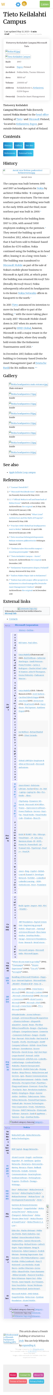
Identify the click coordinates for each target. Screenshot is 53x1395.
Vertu (39, 1200)
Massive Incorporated (30, 1066)
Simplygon (23, 1093)
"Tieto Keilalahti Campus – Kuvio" (25, 556)
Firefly (23, 1042)
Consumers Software (22, 1035)
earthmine (37, 1157)
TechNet (31, 878)
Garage (22, 939)
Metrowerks (37, 1164)
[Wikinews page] (21, 1316)
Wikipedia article (38, 1349)
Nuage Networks (30, 1149)
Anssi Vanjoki (25, 1282)
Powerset (33, 1086)
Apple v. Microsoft (19, 989)
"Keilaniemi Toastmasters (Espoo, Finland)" (29, 568)
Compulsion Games (29, 1031)
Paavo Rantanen (37, 1271)
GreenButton (26, 1049)
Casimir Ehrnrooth (32, 1241)
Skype (32, 1093)
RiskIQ (15, 1093)
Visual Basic (24, 838)
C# (32, 838)
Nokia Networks (27, 293)
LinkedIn (40, 878)
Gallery (18, 145)
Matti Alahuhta (28, 1234)
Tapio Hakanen (24, 1248)
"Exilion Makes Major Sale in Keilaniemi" (28, 576)
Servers (37, 811)
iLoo (14, 980)
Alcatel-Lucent (18, 1157)
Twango (33, 1181)
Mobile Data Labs (30, 1069)
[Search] (24, 3)
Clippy (43, 977)
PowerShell (33, 845)
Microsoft (34, 119)
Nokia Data (22, 1190)
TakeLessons (33, 1096)
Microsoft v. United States (21, 1006)
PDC (45, 906)
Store (33, 885)
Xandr (32, 1114)
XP (31, 984)
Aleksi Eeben (17, 1241)
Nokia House (27, 1215)
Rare (25, 1090)
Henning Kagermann (29, 1254)
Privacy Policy (36, 1381)
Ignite (27, 906)
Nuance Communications (36, 1076)
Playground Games (20, 1086)
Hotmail (29, 1056)
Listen (45, 4)
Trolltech (24, 1181)
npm (22, 1076)
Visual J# (25, 851)
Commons (35, 1313)
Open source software (35, 808)
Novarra (22, 1167)
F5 (22, 1161)
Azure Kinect (24, 785)
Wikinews (35, 1316)
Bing (27, 871)
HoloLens (35, 785)
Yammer (15, 1117)
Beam (31, 1025)
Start (43, 811)
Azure (21, 871)
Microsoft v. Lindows (34, 992)
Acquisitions (7, 1171)
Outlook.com (24, 885)
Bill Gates (23, 643)
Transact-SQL (24, 848)
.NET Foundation (26, 922)
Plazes (30, 1167)
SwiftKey (23, 1096)
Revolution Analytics (37, 1090)
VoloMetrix (40, 1107)
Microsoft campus (26, 950)
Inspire (34, 906)
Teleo (42, 1096)
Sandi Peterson (36, 661)
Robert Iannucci (30, 1251)
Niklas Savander (19, 1275)
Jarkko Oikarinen (26, 1268)
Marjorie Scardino (35, 1275)
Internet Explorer (24, 980)
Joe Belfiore (24, 732)
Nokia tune (30, 1297)
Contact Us (25, 1375)
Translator (41, 885)
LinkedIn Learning (27, 881)
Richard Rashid (36, 732)
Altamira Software (21, 1021)
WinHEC (22, 909)
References (9, 153)
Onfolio (38, 1079)
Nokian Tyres (34, 1196)
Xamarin (24, 1114)
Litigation (7, 999)
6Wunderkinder (18, 1014)
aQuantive (16, 1025)
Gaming (40, 929)
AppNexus (40, 1114)
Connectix (43, 1031)
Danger (35, 1035)
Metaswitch (17, 1069)
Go (41, 789)
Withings (16, 1185)
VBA (34, 834)
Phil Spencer (30, 707)
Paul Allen (32, 643)
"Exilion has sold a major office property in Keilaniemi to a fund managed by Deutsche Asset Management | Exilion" (28, 583)
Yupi (22, 1117)
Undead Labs (17, 1103)
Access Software (33, 1014)
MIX (40, 906)
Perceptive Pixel (28, 1083)
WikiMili (8, 4)
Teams (21, 808)
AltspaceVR (35, 1021)
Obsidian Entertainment (23, 1079)
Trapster (15, 1181)
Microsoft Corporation (26, 625)
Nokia (40, 188)
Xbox (28, 795)
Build (21, 906)
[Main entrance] (28, 384)
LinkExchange (18, 1062)
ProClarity (17, 1090)
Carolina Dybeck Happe (29, 697)
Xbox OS (36, 818)
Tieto (19, 119)
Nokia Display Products (31, 1193)
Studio (21, 795)
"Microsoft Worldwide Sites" (22, 492)
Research (28, 942)
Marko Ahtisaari (28, 1230)
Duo (37, 789)
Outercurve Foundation (36, 939)
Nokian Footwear (19, 1196)
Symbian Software (19, 1178)
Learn (21, 875)
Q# (40, 845)
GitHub (41, 871)
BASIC (21, 834)
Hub (45, 789)
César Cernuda (30, 735)
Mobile (22, 929)
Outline (30, 630)
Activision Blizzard (27, 932)
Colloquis (16, 1031)
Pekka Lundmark (27, 1261)
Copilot (33, 871)
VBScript (41, 834)
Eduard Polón (23, 1271)
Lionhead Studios (32, 1062)
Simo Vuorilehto (19, 1285)
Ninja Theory (25, 1072)
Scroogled (17, 972)
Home (13, 1375)
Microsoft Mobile (13, 265)
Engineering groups (32, 925)
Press (21, 942)
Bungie (33, 1028)
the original (27, 506)
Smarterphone (34, 1174)
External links (25, 153)
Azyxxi (25, 1025)
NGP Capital (17, 1149)
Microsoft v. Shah (33, 1003)
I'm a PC (34, 968)
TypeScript (36, 848)
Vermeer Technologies (33, 1103)
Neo (38, 792)
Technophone (35, 1178)
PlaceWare (41, 1083)
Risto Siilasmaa (18, 1278)
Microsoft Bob (39, 980)
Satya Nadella (24, 655)
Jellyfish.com (31, 1059)
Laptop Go (31, 792)
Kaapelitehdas (30, 1208)
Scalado (24, 1171)
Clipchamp (23, 801)
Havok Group (27, 1052)
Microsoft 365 (31, 804)
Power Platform (25, 811)
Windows (28, 818)
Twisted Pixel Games (37, 1100)
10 (40, 984)
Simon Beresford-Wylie (29, 1237)
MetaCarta (26, 1164)
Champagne (18, 965)
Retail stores (39, 942)
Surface (30, 789)
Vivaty (31, 1107)
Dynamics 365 (35, 801)
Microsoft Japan (31, 953)
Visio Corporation (19, 1107)
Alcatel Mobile (29, 1300)
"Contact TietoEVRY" (19, 487)
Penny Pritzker (25, 665)
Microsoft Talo (10, 613)
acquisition (43, 1018)
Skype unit (30, 929)
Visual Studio (28, 815)
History (7, 145)
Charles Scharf (35, 668)
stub (21, 1340)
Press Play (43, 1086)
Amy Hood (23, 701)
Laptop (22, 792)
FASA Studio (30, 1038)
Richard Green (30, 1244)
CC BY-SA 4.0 (32, 1351)
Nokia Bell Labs (18, 1135)
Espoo (20, 67)
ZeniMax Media (32, 935)
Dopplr (29, 1157)
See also (29, 145)
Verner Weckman (34, 1285)
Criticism (7, 980)
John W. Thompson (37, 672)
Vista (36, 984)
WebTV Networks (28, 1110)
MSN (38, 881)
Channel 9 (29, 875)
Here (14, 1190)
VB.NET (28, 834)
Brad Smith (29, 704)
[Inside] (22, 394)
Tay (20, 815)
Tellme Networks (19, 1100)
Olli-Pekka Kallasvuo (30, 1258)
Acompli (15, 1018)
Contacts (13, 619)
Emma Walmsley (26, 675)
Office (41, 804)
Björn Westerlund (19, 1289)
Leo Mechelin (27, 1265)
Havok (21, 804)
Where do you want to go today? (26, 962)
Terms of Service (18, 1381)
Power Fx (22, 845)
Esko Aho (16, 1230)
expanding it (28, 1345)
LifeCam (22, 789)
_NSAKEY (16, 984)
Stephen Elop (17, 1244)
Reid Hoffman (30, 658)
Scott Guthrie (38, 694)
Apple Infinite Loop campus (22, 472)
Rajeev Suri (31, 1278)
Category (38, 1122)
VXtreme (16, 1110)
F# (34, 841)
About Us (38, 1375)
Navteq (15, 1167)
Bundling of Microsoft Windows (25, 977)
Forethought (32, 1042)
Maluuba (15, 1066)
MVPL (39, 841)
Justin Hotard (33, 1289)
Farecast (20, 1038)
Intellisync (28, 1161)
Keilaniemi (38, 88)
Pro (43, 792)
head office (42, 114)
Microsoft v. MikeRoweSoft (23, 996)
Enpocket (16, 1161)
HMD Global (24, 328)
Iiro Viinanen (37, 1282)
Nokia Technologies (20, 1138)
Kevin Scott (38, 701)
